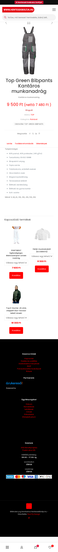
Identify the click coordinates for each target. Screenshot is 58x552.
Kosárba (16, 275)
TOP (32, 114)
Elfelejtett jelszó (29, 417)
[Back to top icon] (29, 506)
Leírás (9, 143)
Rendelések (29, 406)
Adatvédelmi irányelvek (29, 363)
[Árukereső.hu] (29, 384)
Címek (29, 412)
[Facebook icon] (29, 517)
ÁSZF (29, 366)
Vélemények (43, 143)
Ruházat (33, 119)
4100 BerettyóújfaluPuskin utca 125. (29, 448)
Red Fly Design (34, 514)
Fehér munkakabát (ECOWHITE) (42, 250)
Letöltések (29, 409)
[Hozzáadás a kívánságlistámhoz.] (25, 230)
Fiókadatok (29, 414)
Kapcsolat (29, 358)
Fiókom (29, 404)
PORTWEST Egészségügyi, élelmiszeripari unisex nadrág (16, 254)
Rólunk (29, 371)
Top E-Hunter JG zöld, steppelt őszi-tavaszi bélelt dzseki (16, 310)
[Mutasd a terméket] (25, 226)
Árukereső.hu (11, 388)
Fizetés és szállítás (29, 361)
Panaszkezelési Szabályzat (29, 368)
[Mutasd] (25, 234)
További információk (24, 143)
